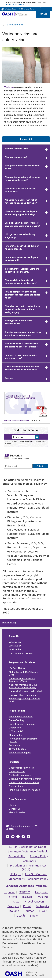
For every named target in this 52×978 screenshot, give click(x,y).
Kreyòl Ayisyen (34, 901)
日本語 (43, 910)
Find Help (14, 762)
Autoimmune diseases (21, 716)
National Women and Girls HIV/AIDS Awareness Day (23, 686)
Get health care (17, 771)
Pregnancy (14, 745)
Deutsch (29, 910)
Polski (27, 906)
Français (13, 906)
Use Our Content (36, 874)
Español (9, 892)
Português (42, 906)
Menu (43, 14)
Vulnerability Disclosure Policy (28, 878)
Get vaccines (16, 786)
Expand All (26, 139)
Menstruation (16, 735)
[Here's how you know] (26, 3)
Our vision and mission (21, 653)
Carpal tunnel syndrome (22, 724)
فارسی (21, 915)
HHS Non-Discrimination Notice (26, 846)
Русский (42, 896)
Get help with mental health (24, 782)
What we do (15, 645)
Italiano (14, 910)
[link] (8, 826)
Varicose (9, 87)
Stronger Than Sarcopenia (23, 695)
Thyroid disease (17, 749)
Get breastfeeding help (21, 767)
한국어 (13, 896)
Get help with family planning (25, 778)
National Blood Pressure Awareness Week (22, 679)
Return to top (9, 622)
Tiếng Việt (41, 892)
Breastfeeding (16, 720)
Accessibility (16, 856)
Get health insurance (20, 775)
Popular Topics (17, 710)
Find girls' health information (24, 789)
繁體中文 (24, 892)
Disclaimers (28, 861)
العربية (16, 901)
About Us (14, 636)
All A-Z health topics (20, 752)
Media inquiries (17, 812)
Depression (15, 727)
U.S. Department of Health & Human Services (20, 9)
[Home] (14, 15)
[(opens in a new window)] (8, 837)
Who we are (15, 642)
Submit (40, 466)
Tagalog (27, 896)
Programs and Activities (22, 662)
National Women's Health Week (26, 691)
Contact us (14, 808)
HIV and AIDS (16, 731)
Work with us (16, 649)
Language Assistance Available (28, 851)
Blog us (13, 805)
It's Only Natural (17, 668)
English (34, 915)
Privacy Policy (39, 856)
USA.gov (15, 874)
